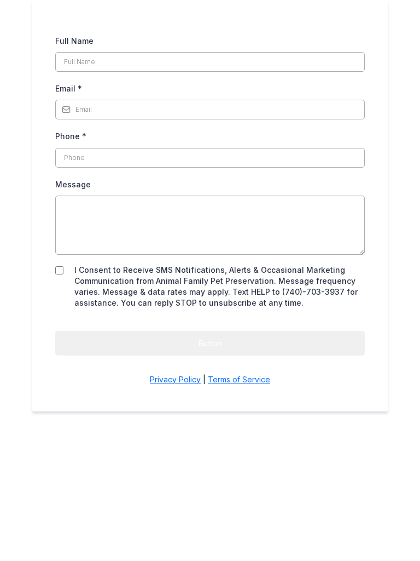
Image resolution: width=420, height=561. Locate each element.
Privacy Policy (175, 379)
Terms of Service (239, 379)
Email (68, 88)
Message (73, 184)
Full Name (74, 40)
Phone (70, 136)
